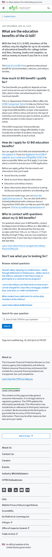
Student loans (9, 16)
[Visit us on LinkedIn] (16, 490)
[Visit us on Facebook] (4, 490)
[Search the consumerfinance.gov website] (48, 8)
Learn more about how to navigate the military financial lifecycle (23, 247)
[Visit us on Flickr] (27, 490)
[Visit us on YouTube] (22, 490)
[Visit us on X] (10, 490)
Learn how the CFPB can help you (17, 379)
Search (7, 326)
